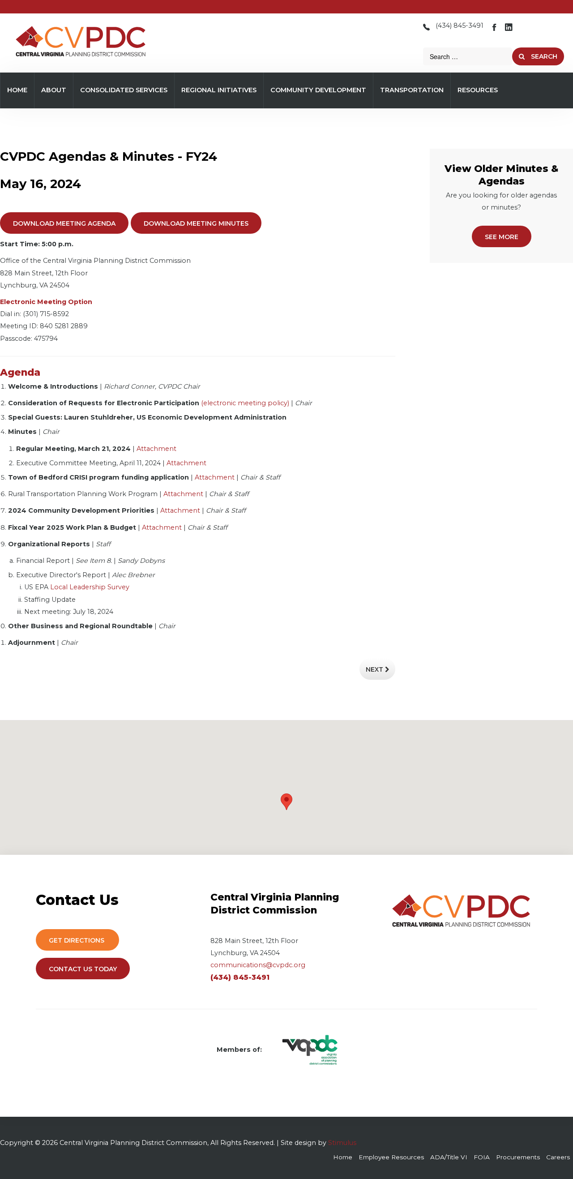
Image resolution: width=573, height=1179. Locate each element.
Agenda (20, 372)
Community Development (318, 90)
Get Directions (77, 940)
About (53, 90)
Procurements (518, 1157)
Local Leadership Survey (89, 587)
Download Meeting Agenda (64, 223)
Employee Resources (391, 1157)
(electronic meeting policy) (245, 403)
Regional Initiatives (219, 90)
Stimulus (342, 1143)
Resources (478, 90)
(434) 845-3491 (459, 25)
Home (17, 90)
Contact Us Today (83, 969)
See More (501, 237)
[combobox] (467, 56)
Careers (558, 1157)
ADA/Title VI (448, 1157)
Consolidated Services (123, 90)
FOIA (482, 1157)
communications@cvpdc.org (257, 965)
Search (543, 56)
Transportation (412, 90)
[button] (286, 801)
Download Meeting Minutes (196, 223)
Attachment (156, 449)
